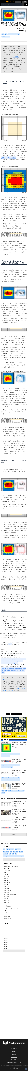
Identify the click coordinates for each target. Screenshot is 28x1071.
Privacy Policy (14, 1059)
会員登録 (24, 1)
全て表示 (14, 834)
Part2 (10, 644)
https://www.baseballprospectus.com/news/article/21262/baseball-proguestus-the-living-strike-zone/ (13, 670)
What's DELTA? (14, 1048)
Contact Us (14, 1054)
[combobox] (11, 4)
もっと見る (14, 860)
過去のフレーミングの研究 (9, 157)
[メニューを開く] (2, 2)
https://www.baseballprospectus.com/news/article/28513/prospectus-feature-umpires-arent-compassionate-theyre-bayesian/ (13, 661)
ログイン (18, 1)
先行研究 (16, 56)
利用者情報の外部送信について (14, 1062)
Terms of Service (14, 1057)
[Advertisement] (14, 968)
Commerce (14, 1051)
